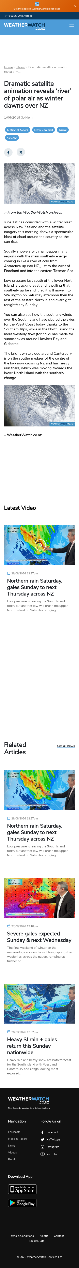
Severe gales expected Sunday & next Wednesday (39, 937)
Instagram (53, 1147)
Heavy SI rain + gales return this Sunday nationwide (32, 1046)
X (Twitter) (53, 1140)
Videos (12, 1152)
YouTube (52, 1154)
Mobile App (36, 1241)
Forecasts (14, 1132)
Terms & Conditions (21, 1236)
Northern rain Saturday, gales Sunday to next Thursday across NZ (34, 587)
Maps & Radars (17, 1139)
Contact (59, 1236)
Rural (63, 130)
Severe (12, 138)
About (44, 1236)
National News (17, 130)
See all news (66, 746)
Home (8, 67)
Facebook (53, 1132)
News (20, 67)
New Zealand (43, 130)
